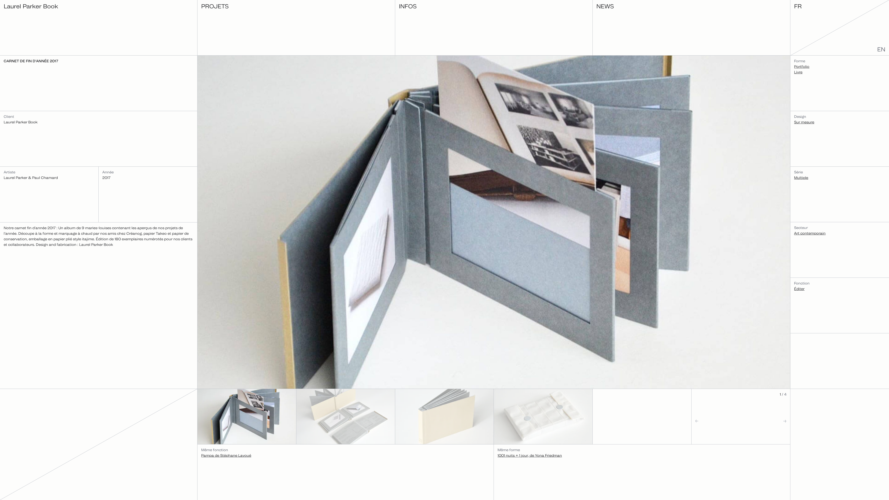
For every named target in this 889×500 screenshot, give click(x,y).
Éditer (799, 289)
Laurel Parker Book (31, 6)
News (605, 6)
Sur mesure (804, 122)
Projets (215, 6)
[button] (716, 430)
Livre (798, 72)
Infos (408, 6)
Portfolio (801, 66)
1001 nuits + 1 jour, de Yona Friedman (530, 455)
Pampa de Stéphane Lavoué (226, 455)
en (881, 49)
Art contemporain (810, 233)
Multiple (801, 177)
